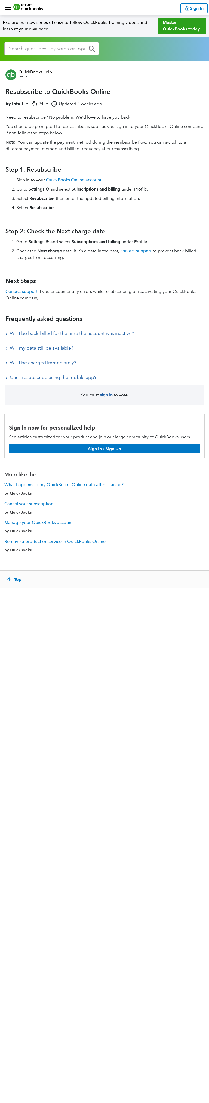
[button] (8, 7)
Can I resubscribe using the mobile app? (53, 377)
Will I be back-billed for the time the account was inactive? (72, 333)
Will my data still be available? (41, 348)
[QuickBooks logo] (28, 7)
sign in (106, 394)
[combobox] (51, 48)
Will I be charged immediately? (43, 363)
